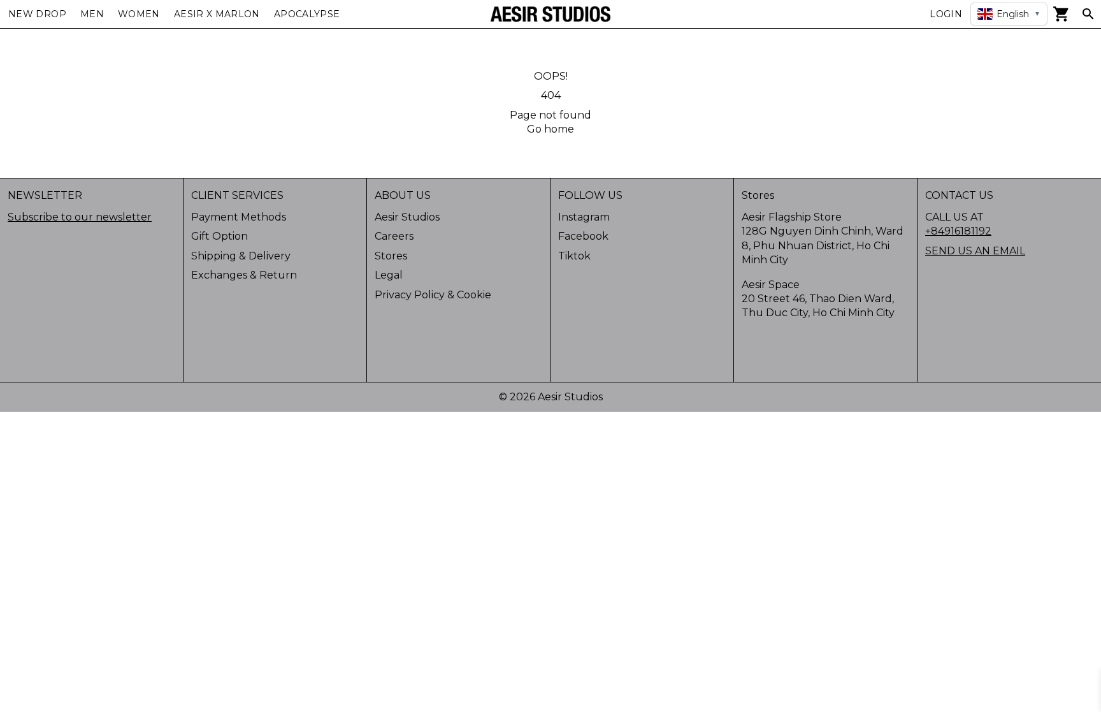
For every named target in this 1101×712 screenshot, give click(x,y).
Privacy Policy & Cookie (433, 295)
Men (92, 14)
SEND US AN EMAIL (975, 251)
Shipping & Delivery (241, 256)
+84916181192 (958, 231)
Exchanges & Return (244, 275)
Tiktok (574, 256)
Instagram (584, 217)
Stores (391, 256)
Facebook (583, 236)
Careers (394, 236)
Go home (550, 129)
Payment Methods (238, 217)
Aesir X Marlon (217, 14)
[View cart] (1061, 14)
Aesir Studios (407, 217)
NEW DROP (37, 14)
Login (946, 14)
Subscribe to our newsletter (80, 217)
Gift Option (219, 236)
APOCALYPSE (307, 14)
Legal (389, 275)
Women (139, 14)
